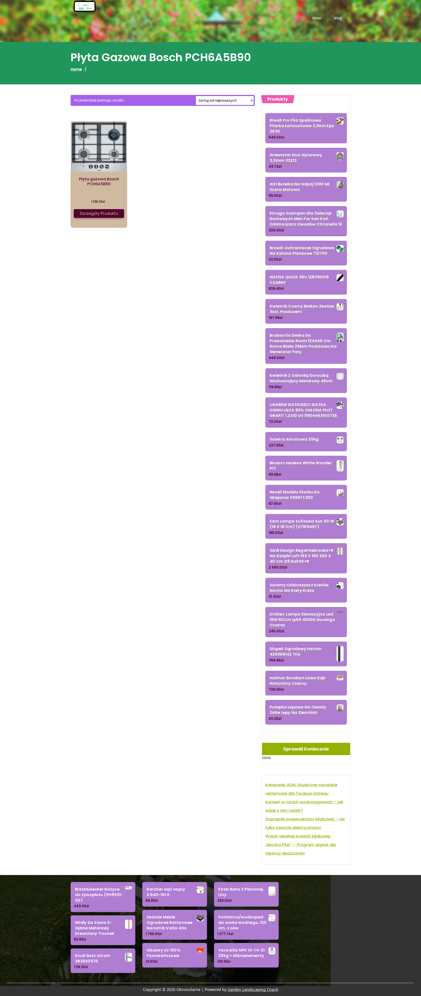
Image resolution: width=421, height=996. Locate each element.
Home (76, 69)
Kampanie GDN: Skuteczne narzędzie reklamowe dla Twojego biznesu (301, 789)
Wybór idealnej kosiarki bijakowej (297, 836)
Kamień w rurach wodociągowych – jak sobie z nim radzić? (304, 806)
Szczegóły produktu (99, 213)
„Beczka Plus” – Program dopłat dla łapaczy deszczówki (300, 849)
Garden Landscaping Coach (253, 989)
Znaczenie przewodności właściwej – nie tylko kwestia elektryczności (305, 823)
